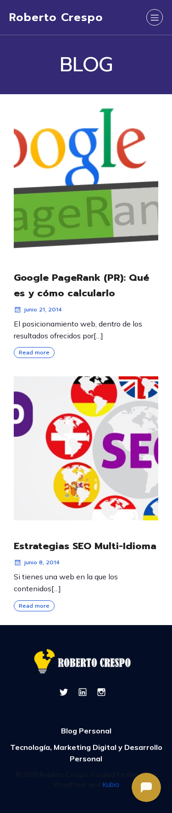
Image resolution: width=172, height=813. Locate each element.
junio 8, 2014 (42, 562)
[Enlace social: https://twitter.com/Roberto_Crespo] (67, 692)
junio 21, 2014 (43, 309)
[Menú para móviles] (154, 17)
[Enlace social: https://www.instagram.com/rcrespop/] (104, 692)
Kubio (110, 784)
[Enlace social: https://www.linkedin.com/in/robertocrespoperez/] (86, 692)
